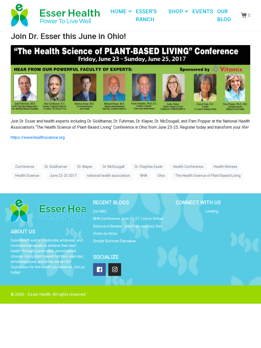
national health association (108, 175)
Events (202, 11)
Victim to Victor (105, 234)
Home (118, 11)
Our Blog (224, 15)
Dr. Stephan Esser (149, 167)
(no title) (100, 211)
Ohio (161, 175)
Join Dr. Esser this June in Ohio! (68, 36)
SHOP (175, 11)
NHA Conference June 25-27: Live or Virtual (128, 219)
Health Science (27, 175)
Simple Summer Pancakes (114, 241)
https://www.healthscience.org (38, 137)
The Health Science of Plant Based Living (208, 175)
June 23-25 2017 (63, 175)
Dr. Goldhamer (56, 167)
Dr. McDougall (113, 167)
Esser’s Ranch (146, 15)
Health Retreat (225, 167)
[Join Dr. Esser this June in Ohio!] (130, 79)
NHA (143, 175)
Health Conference (188, 167)
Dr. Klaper (85, 167)
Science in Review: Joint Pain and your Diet (127, 226)
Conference (24, 167)
